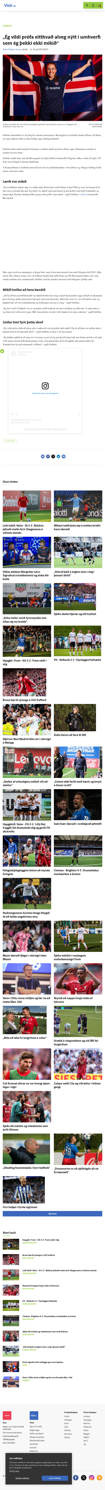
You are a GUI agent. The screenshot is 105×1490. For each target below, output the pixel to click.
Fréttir (67, 1417)
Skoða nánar (14, 1471)
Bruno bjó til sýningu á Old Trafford (24, 700)
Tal (85, 1445)
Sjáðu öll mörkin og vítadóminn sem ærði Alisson (45, 1332)
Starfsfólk (34, 1444)
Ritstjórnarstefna (37, 1437)
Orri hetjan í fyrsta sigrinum (20, 1207)
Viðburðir (88, 1427)
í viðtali (82, 194)
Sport (66, 1424)
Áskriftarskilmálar (37, 1441)
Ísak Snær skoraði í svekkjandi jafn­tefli (78, 824)
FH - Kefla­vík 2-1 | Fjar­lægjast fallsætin (77, 660)
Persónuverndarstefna (12, 1433)
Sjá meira (52, 1214)
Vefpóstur (34, 1451)
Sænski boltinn (10, 441)
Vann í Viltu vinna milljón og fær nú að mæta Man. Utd (47, 1378)
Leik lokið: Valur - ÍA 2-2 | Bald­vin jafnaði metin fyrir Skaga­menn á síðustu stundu (23, 529)
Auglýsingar (35, 1430)
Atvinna (87, 1424)
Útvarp (67, 1438)
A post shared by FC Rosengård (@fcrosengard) (45, 429)
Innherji (87, 1417)
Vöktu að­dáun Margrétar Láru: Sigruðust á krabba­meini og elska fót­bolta (26, 576)
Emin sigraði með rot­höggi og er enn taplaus (42, 1362)
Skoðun (67, 1431)
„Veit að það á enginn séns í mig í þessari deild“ (43, 1347)
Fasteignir (88, 1420)
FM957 (86, 1438)
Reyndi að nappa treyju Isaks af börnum (40, 1286)
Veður (86, 1431)
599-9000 (11, 1443)
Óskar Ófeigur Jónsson (12, 50)
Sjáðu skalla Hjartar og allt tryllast (75, 614)
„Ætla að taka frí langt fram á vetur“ (25, 1038)
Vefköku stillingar (22, 1478)
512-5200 (38, 1427)
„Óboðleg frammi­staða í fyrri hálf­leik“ (26, 1168)
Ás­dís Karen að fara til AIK (70, 735)
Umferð (33, 1448)
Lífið (66, 1427)
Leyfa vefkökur (55, 1478)
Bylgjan (87, 1434)
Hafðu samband (36, 1434)
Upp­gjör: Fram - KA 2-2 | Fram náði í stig (40, 1240)
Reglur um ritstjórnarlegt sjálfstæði (13, 1428)
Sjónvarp (68, 1434)
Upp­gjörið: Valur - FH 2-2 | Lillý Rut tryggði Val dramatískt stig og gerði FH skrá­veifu (26, 828)
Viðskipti (68, 1420)
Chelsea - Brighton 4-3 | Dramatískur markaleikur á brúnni (49, 1317)
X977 (86, 1441)
